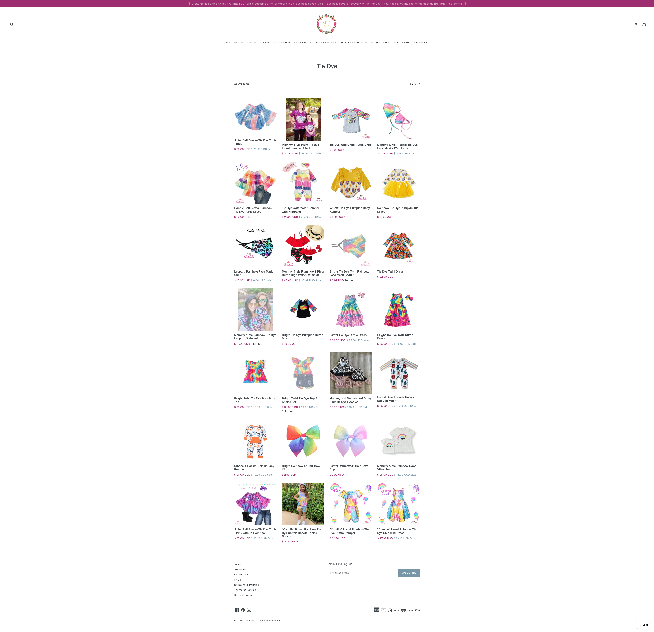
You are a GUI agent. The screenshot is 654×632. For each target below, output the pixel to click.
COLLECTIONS (258, 42)
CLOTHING (282, 42)
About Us (240, 569)
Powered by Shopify (270, 620)
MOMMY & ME (380, 42)
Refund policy (243, 595)
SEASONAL (303, 42)
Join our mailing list (339, 564)
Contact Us (241, 574)
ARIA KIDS (248, 620)
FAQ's (238, 579)
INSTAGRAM (401, 42)
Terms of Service (245, 589)
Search (238, 564)
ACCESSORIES (326, 42)
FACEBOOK (421, 42)
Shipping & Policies (246, 584)
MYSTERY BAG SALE (354, 42)
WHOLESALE (234, 42)
